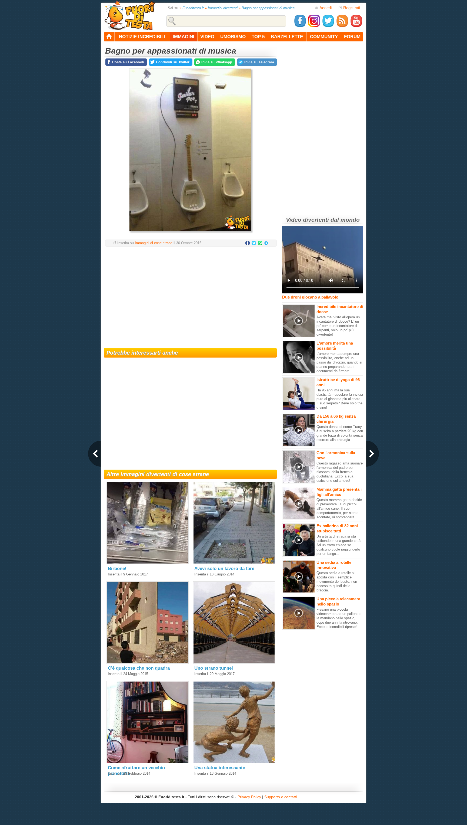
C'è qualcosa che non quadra (139, 668)
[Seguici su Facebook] (299, 26)
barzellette (287, 36)
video (207, 36)
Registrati (351, 7)
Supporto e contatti (280, 797)
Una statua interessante (219, 767)
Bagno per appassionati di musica (268, 8)
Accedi (325, 7)
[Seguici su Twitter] (328, 26)
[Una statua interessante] (234, 762)
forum (352, 36)
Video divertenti (307, 220)
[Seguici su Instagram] (314, 26)
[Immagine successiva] (372, 454)
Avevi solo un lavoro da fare (224, 568)
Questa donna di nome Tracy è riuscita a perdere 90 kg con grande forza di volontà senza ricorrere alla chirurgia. (339, 433)
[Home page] (109, 36)
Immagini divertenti (223, 8)
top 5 (258, 36)
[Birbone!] (147, 563)
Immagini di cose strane (153, 243)
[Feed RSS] (342, 26)
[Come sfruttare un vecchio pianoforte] (147, 762)
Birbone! (117, 568)
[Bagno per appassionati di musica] (190, 233)
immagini (183, 36)
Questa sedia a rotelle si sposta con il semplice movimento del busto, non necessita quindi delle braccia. (336, 581)
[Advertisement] (190, 294)
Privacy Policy (249, 797)
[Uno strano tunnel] (234, 662)
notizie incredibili (142, 36)
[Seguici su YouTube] (356, 26)
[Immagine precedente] (94, 454)
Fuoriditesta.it (193, 8)
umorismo (233, 36)
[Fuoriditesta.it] (129, 15)
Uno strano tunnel (213, 668)
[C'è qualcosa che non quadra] (147, 662)
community (324, 36)
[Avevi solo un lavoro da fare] (234, 563)
